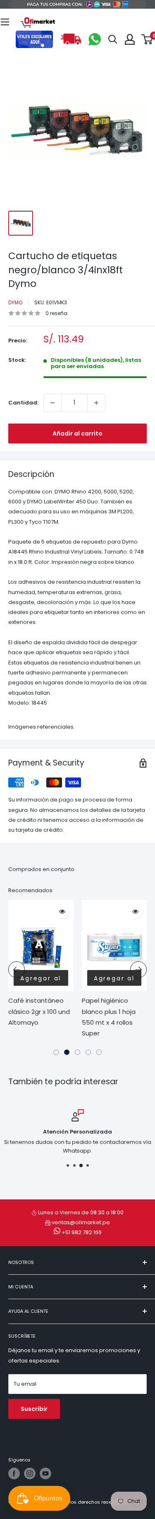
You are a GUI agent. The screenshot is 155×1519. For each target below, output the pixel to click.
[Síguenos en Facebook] (14, 1473)
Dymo (15, 302)
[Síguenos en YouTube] (45, 1473)
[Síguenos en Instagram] (30, 1473)
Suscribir (34, 1409)
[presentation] (16, 969)
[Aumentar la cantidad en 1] (96, 403)
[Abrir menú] (5, 22)
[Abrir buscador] (112, 39)
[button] (56, 1052)
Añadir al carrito (77, 433)
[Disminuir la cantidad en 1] (52, 403)
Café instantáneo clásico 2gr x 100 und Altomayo (39, 1011)
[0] (147, 39)
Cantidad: (23, 403)
